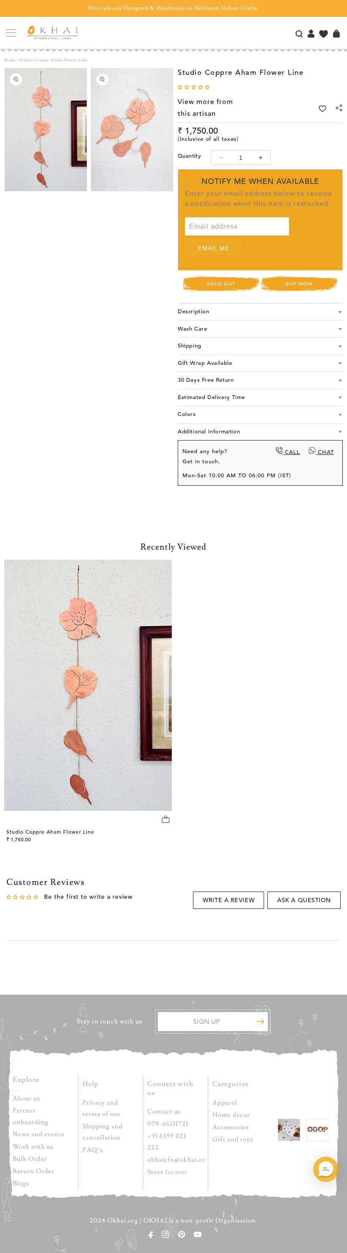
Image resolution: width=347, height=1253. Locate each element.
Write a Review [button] (228, 900)
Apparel (224, 1103)
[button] (10, 33)
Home (10, 60)
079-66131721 (167, 1124)
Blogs (21, 1183)
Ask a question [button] (304, 900)
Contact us (164, 1112)
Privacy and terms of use (102, 1108)
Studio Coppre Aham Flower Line (50, 832)
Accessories (230, 1127)
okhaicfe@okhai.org (178, 1160)
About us (26, 1098)
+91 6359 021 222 (166, 1142)
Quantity (189, 156)
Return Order (34, 1171)
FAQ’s (93, 1150)
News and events (38, 1134)
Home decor (231, 1115)
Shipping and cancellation (103, 1132)
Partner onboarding (30, 1116)
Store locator (167, 1172)
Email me (213, 248)
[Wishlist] (323, 34)
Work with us (33, 1147)
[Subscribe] (260, 1021)
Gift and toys (232, 1139)
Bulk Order (30, 1159)
